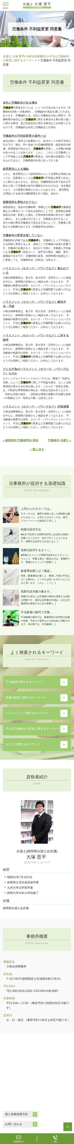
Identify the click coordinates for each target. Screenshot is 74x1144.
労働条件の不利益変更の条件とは (24, 135)
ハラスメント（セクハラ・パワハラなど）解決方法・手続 (34, 304)
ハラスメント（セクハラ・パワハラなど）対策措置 (36, 406)
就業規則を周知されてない (20, 202)
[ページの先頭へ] (67, 1126)
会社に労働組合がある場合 (20, 102)
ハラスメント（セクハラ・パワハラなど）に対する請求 (36, 337)
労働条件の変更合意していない (23, 235)
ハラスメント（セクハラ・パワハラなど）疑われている (36, 270)
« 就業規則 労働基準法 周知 (20, 440)
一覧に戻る (37, 449)
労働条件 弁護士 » (59, 440)
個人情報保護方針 (16, 1114)
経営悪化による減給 (16, 168)
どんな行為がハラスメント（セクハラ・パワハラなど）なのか (36, 371)
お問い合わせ (13, 1124)
